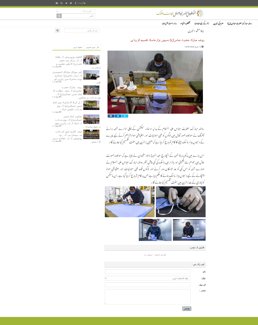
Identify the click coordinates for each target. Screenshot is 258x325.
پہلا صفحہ (200, 30)
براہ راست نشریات (169, 23)
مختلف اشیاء (185, 23)
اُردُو (82, 3)
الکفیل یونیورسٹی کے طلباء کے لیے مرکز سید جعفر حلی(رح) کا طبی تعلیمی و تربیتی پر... (78, 62)
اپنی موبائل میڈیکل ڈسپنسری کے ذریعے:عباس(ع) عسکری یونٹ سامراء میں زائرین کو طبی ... (77, 77)
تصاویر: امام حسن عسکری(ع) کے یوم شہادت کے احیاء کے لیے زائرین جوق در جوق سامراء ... (78, 121)
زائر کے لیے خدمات (201, 23)
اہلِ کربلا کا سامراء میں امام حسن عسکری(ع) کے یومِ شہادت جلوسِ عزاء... (67, 105)
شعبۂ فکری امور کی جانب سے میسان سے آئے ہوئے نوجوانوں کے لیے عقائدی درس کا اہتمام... (77, 136)
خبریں (191, 30)
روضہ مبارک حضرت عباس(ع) (239, 23)
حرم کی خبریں (218, 23)
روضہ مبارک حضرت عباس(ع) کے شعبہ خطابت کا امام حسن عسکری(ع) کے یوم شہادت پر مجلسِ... (77, 92)
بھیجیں (187, 308)
